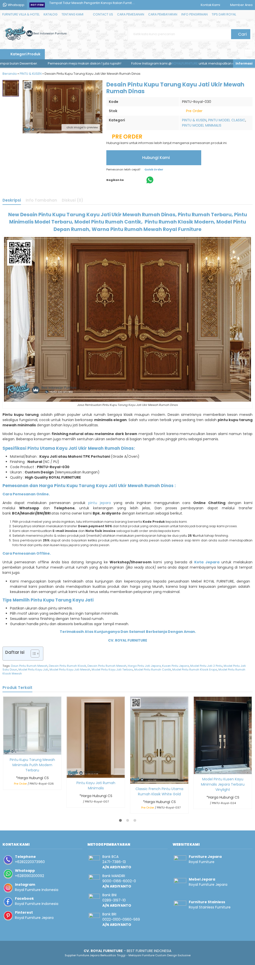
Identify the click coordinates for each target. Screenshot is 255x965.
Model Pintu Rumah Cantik (152, 669)
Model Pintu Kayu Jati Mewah (70, 669)
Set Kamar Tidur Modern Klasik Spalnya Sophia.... (88, 5)
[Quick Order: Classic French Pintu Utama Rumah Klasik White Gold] (133, 779)
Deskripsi (11, 200)
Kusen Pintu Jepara (175, 666)
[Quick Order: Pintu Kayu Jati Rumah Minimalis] (70, 773)
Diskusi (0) (72, 200)
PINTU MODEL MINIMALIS (201, 125)
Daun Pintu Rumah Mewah (29, 666)
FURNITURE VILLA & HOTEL (21, 14)
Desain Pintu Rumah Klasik (67, 666)
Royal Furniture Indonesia (36, 889)
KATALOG (51, 14)
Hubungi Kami (155, 157)
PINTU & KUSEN (194, 120)
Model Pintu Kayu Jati (33, 669)
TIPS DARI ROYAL (224, 14)
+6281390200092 (29, 875)
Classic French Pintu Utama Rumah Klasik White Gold (159, 791)
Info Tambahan (41, 200)
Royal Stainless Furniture (210, 907)
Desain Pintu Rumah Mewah (107, 666)
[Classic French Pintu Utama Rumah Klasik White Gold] (159, 740)
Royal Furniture (201, 861)
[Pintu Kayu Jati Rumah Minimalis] (96, 737)
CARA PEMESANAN (130, 14)
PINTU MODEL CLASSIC (226, 120)
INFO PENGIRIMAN (194, 14)
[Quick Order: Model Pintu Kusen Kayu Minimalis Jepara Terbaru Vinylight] (197, 769)
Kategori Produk (25, 54)
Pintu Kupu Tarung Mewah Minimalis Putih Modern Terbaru (32, 765)
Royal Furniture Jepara (34, 917)
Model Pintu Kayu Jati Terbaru (112, 669)
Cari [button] (242, 34)
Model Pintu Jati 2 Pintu (206, 666)
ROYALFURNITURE (153, 63)
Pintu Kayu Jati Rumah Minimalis (95, 785)
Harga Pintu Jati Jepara (144, 666)
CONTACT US (103, 14)
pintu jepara (99, 502)
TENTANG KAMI (72, 14)
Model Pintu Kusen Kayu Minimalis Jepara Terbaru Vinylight (223, 784)
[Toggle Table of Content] (32, 653)
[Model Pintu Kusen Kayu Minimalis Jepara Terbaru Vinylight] (223, 735)
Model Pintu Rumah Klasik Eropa (194, 669)
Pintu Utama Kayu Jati (52, 448)
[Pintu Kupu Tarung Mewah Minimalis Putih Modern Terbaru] (32, 725)
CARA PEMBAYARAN (162, 14)
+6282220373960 (30, 861)
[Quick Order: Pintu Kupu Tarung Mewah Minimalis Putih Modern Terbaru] (6, 750)
